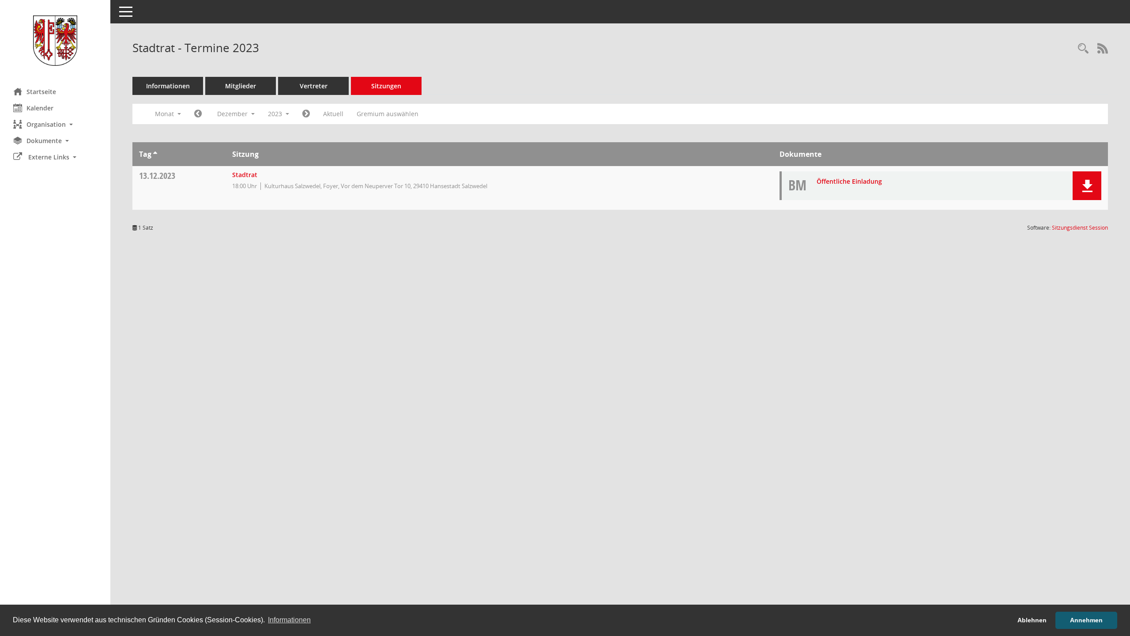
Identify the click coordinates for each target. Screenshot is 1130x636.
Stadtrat (244, 174)
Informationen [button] (289, 620)
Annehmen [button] (1086, 620)
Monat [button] (165, 114)
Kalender (39, 108)
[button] (55, 124)
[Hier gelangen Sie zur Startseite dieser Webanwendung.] (55, 40)
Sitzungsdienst (1080, 227)
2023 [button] (276, 114)
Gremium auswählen (387, 114)
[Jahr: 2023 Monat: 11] (198, 114)
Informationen (168, 86)
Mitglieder (240, 86)
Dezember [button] (233, 114)
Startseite (41, 91)
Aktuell (333, 114)
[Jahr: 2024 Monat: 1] (306, 114)
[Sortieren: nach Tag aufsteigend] (155, 154)
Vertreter (314, 86)
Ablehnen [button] (1032, 620)
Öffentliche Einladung (849, 181)
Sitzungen (386, 86)
